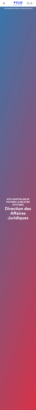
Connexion (32, 3)
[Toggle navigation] (4, 3)
